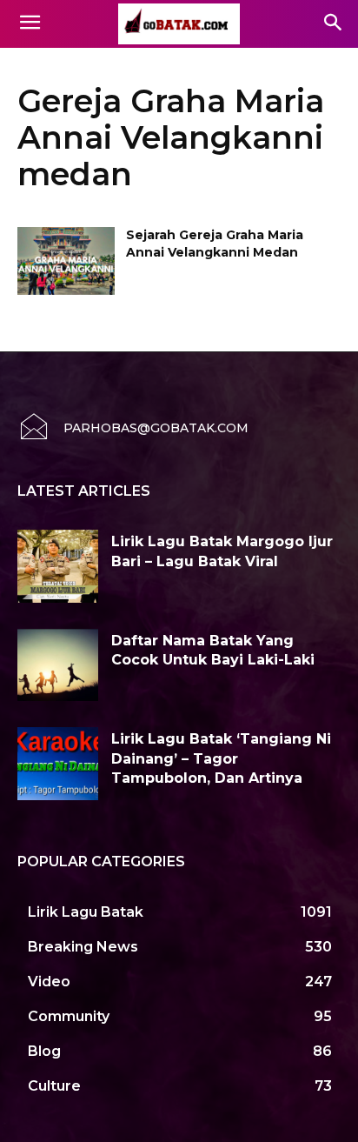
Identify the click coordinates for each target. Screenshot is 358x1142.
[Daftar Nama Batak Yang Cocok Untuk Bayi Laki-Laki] (57, 665)
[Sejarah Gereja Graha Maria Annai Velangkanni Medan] (66, 261)
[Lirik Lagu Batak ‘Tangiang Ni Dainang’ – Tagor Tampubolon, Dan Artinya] (57, 763)
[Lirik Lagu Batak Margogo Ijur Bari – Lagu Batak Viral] (57, 566)
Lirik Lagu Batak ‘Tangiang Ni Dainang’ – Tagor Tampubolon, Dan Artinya (221, 758)
